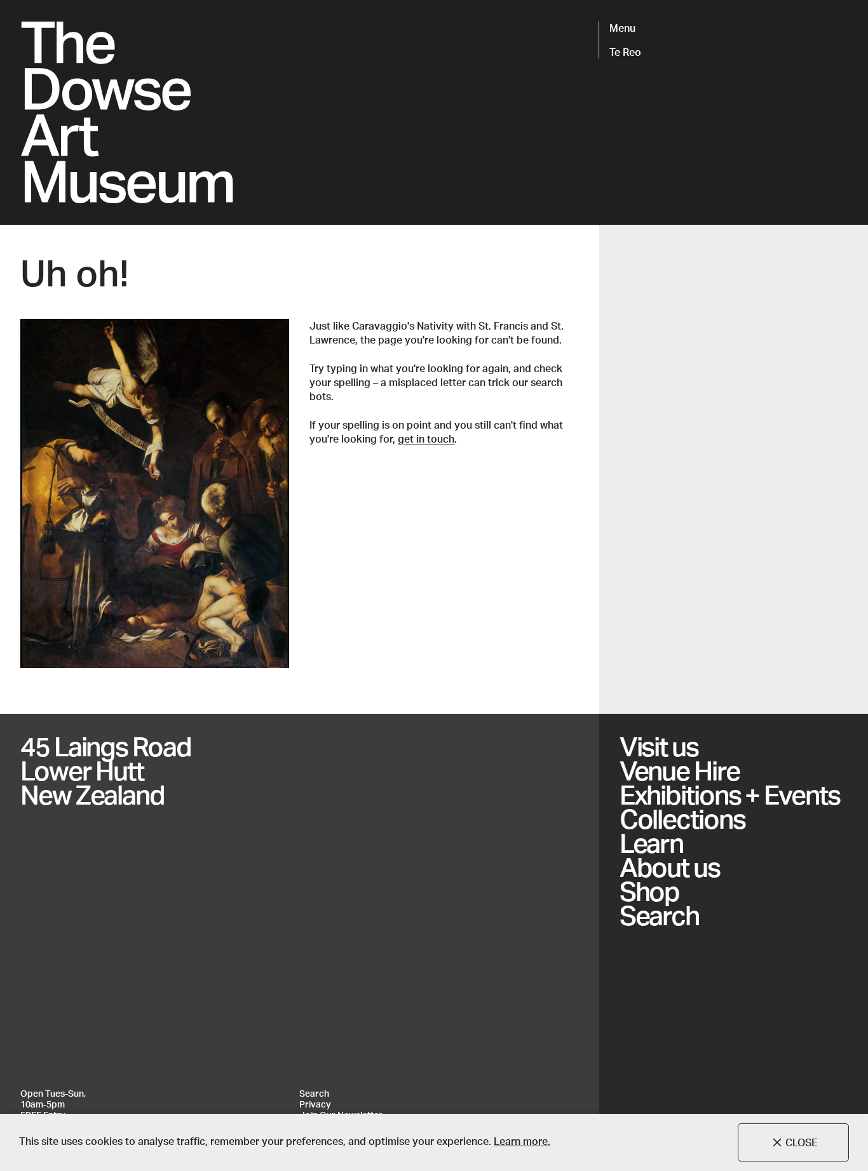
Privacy (315, 1104)
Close (801, 1142)
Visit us (659, 746)
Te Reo (625, 51)
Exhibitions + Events (730, 794)
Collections (682, 818)
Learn (652, 843)
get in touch (426, 438)
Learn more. (522, 1141)
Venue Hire (680, 770)
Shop (650, 891)
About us (670, 867)
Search (659, 915)
